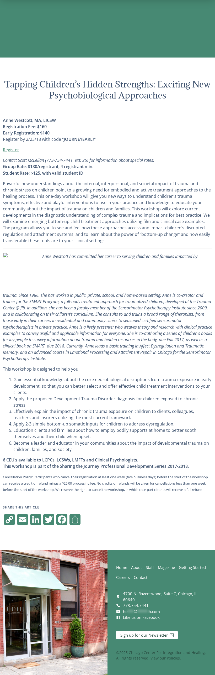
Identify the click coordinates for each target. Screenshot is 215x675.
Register (11, 150)
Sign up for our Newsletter (144, 635)
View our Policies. (165, 658)
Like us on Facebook (141, 617)
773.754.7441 (136, 605)
